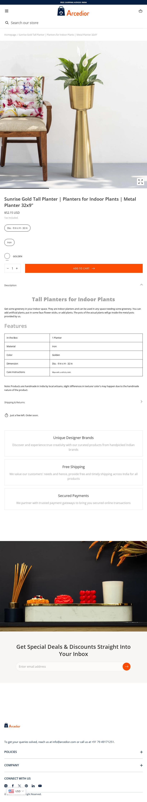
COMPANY (11, 765)
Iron (9, 242)
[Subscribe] (127, 667)
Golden (7, 256)
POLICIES (10, 752)
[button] (6, 11)
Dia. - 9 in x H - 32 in (17, 228)
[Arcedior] (73, 11)
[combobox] (73, 22)
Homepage (10, 34)
